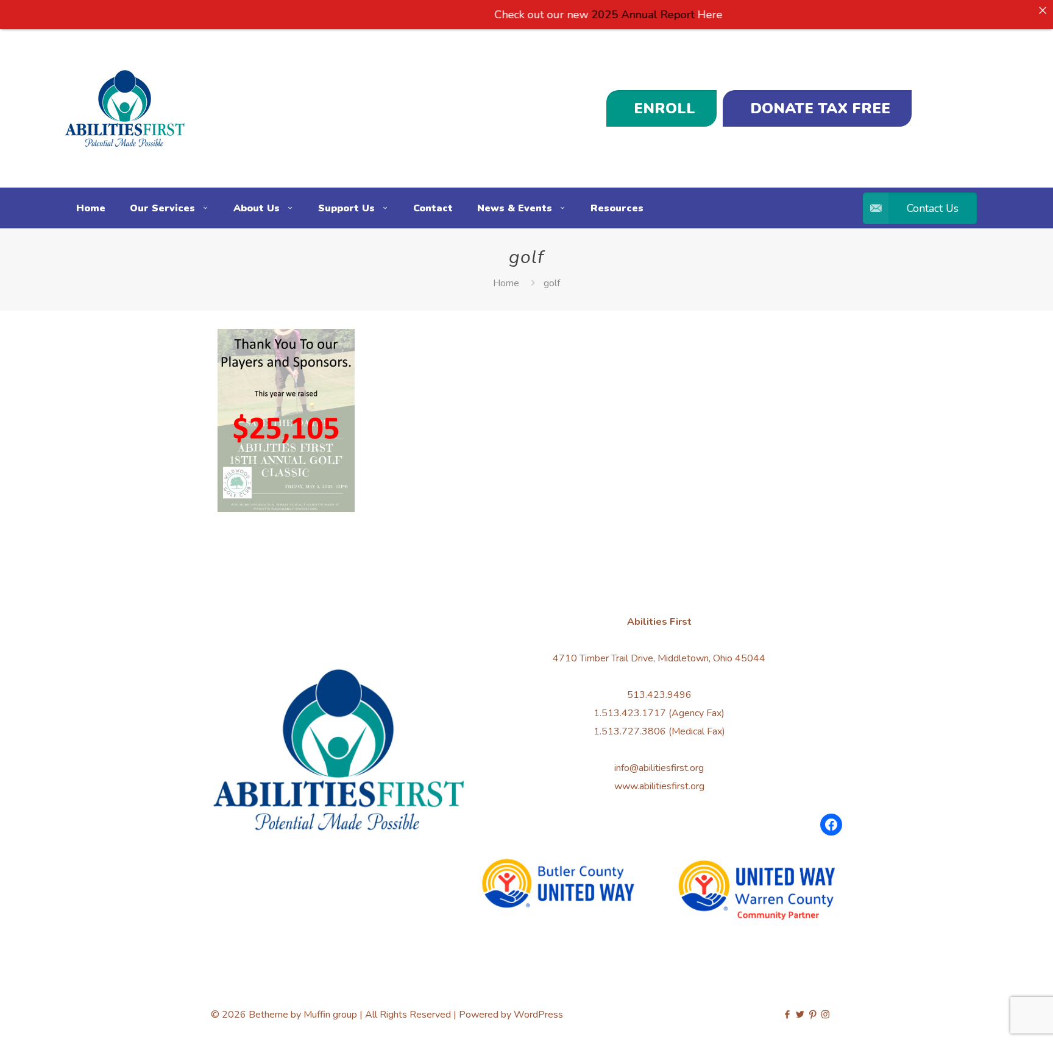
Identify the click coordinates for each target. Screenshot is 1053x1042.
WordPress (538, 1014)
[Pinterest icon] (812, 1015)
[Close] (1042, 10)
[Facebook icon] (787, 1015)
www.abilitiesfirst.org (659, 786)
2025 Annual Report (614, 14)
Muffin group (330, 1014)
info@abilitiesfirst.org (659, 768)
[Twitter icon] (799, 1015)
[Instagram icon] (825, 1015)
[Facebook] (831, 825)
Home (506, 283)
